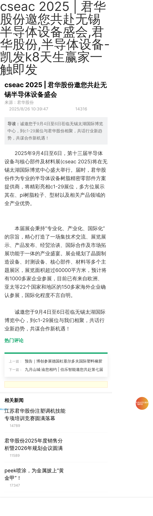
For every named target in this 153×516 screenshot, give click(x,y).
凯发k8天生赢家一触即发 (142, 403)
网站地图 (3, 409)
